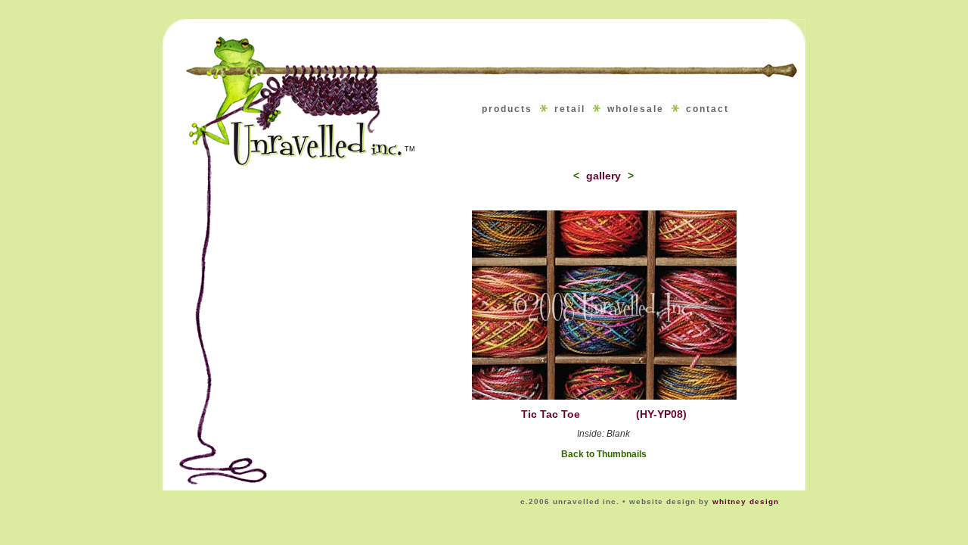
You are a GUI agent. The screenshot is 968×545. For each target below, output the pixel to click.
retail (569, 109)
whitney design (745, 501)
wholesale (635, 109)
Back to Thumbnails (604, 454)
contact (707, 109)
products (507, 109)
